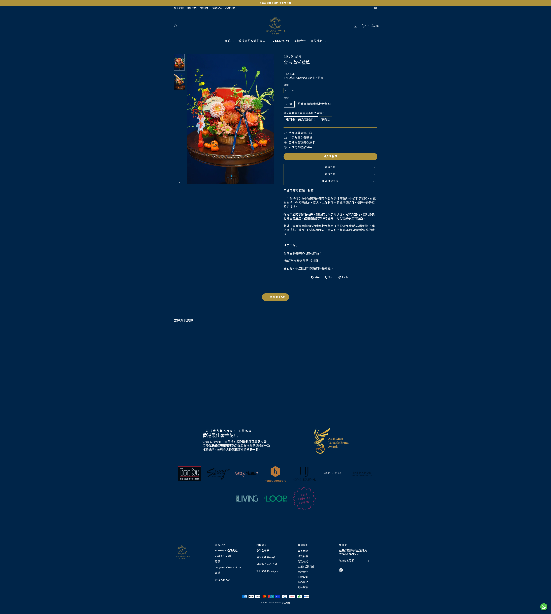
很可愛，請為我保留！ (301, 120)
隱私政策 (303, 587)
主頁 (286, 56)
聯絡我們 (192, 8)
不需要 (325, 120)
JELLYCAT (281, 40)
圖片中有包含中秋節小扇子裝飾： (304, 113)
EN (377, 26)
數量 (286, 84)
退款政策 (303, 577)
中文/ (372, 26)
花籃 (289, 104)
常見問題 (179, 8)
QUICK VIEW (197, 398)
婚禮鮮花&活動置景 (252, 40)
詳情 (320, 78)
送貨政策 (217, 8)
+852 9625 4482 (223, 556)
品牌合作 (300, 40)
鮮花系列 (296, 56)
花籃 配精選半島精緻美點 (314, 104)
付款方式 (303, 561)
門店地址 (204, 8)
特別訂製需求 (330, 181)
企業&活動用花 (306, 566)
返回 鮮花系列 (277, 297)
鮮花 (228, 40)
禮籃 (286, 98)
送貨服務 (303, 556)
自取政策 (330, 174)
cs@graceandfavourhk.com (228, 567)
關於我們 (317, 40)
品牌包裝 (230, 8)
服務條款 (303, 582)
